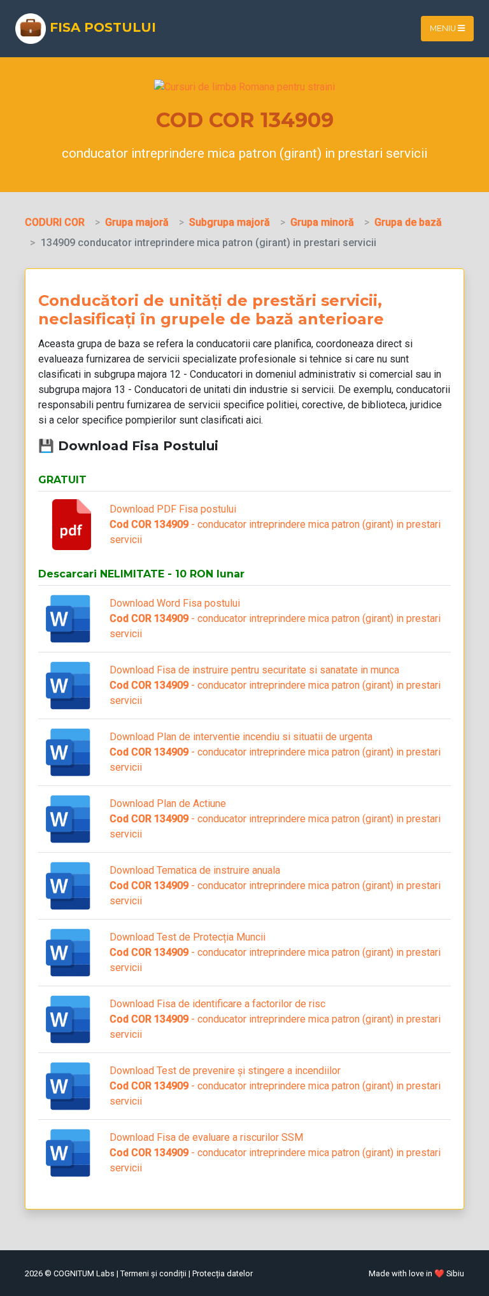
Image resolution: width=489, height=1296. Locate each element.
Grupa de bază (408, 222)
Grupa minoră (322, 222)
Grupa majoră (137, 222)
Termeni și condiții (153, 1273)
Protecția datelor (222, 1273)
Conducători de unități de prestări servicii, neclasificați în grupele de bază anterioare (211, 309)
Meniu (444, 28)
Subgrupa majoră (229, 222)
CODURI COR (55, 222)
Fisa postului (101, 27)
